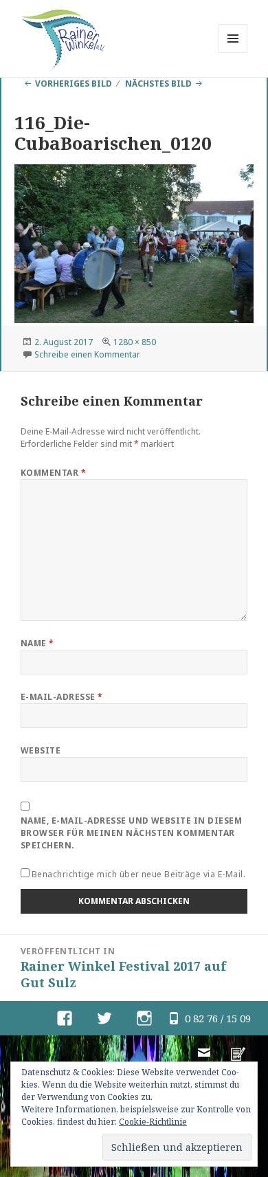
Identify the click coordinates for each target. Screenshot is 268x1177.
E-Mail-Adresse (62, 697)
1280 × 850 (134, 342)
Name (37, 643)
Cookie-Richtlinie (153, 1122)
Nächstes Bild (158, 83)
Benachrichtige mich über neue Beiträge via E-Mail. (138, 874)
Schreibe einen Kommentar (87, 354)
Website (40, 750)
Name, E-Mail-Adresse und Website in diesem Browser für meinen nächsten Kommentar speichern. (131, 833)
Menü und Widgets (233, 52)
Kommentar (53, 472)
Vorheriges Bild (73, 83)
